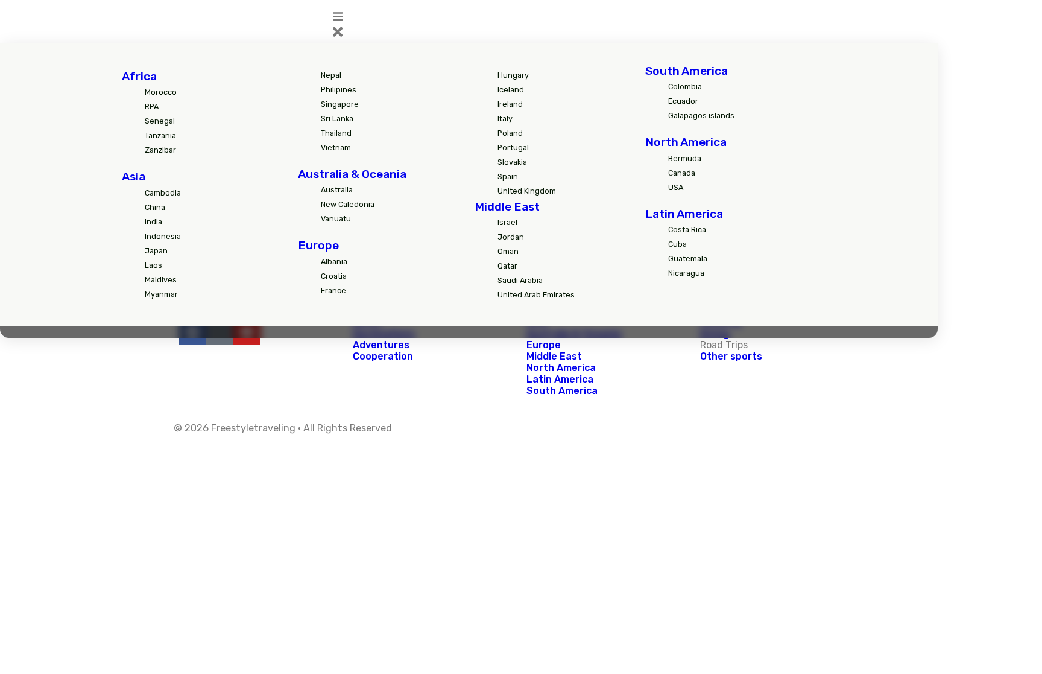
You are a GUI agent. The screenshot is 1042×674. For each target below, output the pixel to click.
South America (686, 71)
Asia (133, 176)
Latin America (684, 214)
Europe (318, 245)
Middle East (507, 207)
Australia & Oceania (352, 174)
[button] (560, 26)
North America (686, 142)
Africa (139, 76)
